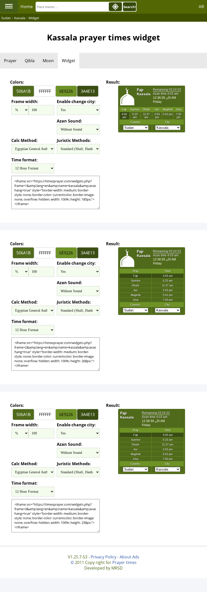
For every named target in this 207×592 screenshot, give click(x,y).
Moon (48, 60)
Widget (68, 60)
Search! (129, 7)
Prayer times (124, 562)
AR (201, 6)
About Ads (129, 557)
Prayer (10, 60)
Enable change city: (76, 101)
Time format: (24, 160)
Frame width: (24, 101)
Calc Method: (24, 140)
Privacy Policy (103, 557)
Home (26, 6)
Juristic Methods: (74, 140)
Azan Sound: (69, 121)
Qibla (30, 60)
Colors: (17, 82)
